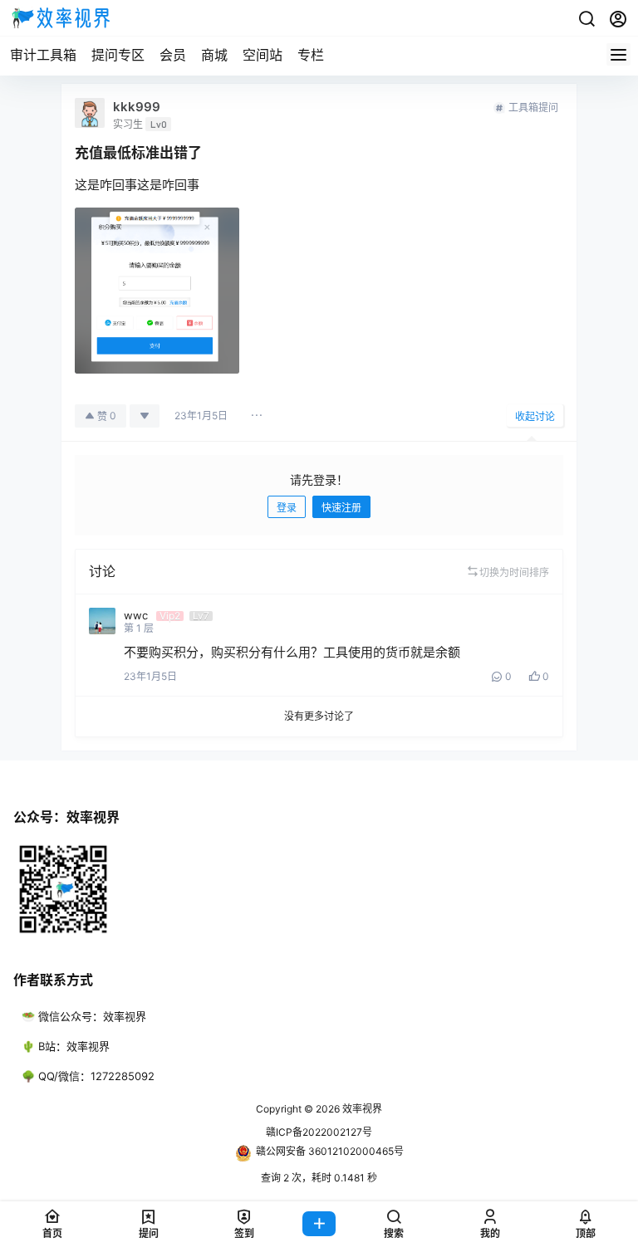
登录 (287, 507)
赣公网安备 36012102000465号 (330, 1151)
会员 (173, 54)
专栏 (310, 54)
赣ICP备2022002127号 (319, 1132)
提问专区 (118, 54)
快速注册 (341, 507)
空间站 (262, 54)
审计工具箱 (43, 54)
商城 (214, 54)
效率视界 (361, 1109)
